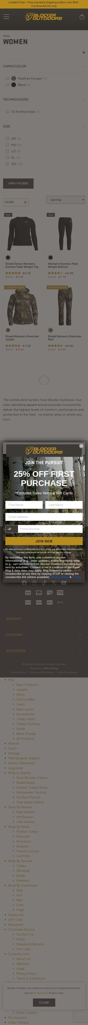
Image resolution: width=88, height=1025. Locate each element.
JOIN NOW (44, 541)
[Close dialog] (81, 446)
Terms (76, 577)
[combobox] (12, 529)
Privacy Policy (60, 577)
